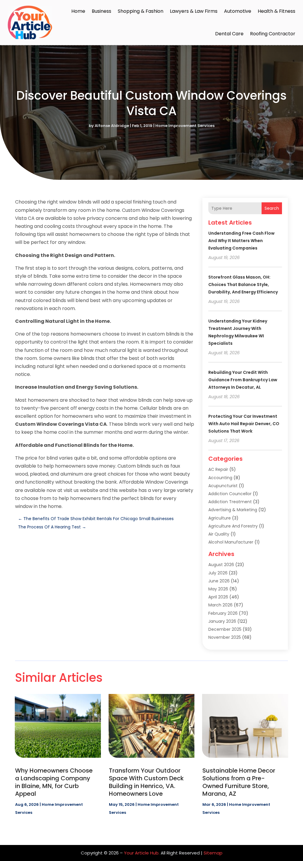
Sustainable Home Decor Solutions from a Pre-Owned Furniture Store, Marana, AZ (238, 782)
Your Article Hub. (141, 853)
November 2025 (224, 637)
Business (101, 11)
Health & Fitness (276, 11)
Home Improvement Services (185, 125)
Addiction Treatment (230, 502)
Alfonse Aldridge (112, 125)
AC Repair (218, 469)
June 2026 (219, 581)
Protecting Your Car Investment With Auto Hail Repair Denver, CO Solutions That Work (243, 423)
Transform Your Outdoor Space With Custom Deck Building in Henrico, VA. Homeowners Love (146, 782)
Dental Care (229, 33)
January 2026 (222, 621)
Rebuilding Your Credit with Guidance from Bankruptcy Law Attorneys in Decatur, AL (242, 379)
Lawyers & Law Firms (193, 11)
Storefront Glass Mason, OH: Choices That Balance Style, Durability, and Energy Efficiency (243, 284)
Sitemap (213, 853)
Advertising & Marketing (232, 510)
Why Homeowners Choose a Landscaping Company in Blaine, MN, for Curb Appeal (54, 782)
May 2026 (218, 589)
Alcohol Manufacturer (230, 542)
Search (272, 208)
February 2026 (223, 613)
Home (78, 11)
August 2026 (221, 565)
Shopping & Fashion (140, 11)
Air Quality (218, 534)
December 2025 (224, 629)
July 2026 (218, 573)
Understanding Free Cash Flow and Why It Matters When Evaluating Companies (241, 240)
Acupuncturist (223, 486)
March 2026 (220, 605)
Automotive (237, 11)
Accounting (220, 478)
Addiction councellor (230, 494)
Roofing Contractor (272, 33)
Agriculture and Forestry (233, 526)
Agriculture (219, 518)
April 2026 (218, 597)
